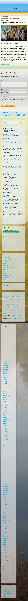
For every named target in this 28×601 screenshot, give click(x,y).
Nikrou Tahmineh (7, 202)
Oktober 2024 (6, 373)
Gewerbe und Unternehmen (9, 265)
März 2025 (5, 363)
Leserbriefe (5, 269)
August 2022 (5, 425)
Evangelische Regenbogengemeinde (11, 158)
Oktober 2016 (6, 566)
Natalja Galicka (6, 176)
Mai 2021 (5, 456)
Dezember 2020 (6, 466)
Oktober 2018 (6, 518)
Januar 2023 (5, 415)
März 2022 (5, 435)
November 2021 (6, 443)
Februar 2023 (5, 413)
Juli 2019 (4, 500)
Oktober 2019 (6, 494)
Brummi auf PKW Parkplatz (12, 309)
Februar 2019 (5, 510)
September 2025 (6, 351)
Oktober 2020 (6, 470)
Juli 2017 (4, 548)
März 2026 (5, 339)
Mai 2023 (5, 407)
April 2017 (5, 554)
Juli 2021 (4, 451)
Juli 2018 (4, 524)
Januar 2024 (5, 391)
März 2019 (5, 508)
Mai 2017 (5, 552)
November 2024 (6, 371)
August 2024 (5, 377)
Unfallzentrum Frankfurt (8, 135)
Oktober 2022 (6, 421)
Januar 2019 (5, 512)
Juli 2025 (4, 355)
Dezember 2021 (6, 441)
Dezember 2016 (6, 562)
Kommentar (4, 81)
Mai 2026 (5, 335)
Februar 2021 (5, 462)
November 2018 (6, 516)
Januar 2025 (5, 367)
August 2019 (5, 498)
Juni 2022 (5, 429)
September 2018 (6, 520)
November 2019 (6, 492)
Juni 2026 (5, 333)
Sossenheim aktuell (6, 64)
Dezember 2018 (6, 514)
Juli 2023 (4, 403)
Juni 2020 (5, 478)
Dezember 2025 (6, 345)
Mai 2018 (5, 528)
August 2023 (5, 401)
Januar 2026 (5, 343)
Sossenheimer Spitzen (8, 277)
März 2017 (5, 556)
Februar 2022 (5, 437)
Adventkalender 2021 (7, 257)
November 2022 (6, 419)
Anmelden (5, 589)
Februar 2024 (5, 389)
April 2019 (5, 506)
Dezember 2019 (6, 490)
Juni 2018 (5, 526)
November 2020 (6, 468)
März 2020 (5, 484)
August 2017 (5, 546)
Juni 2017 (5, 550)
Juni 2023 (5, 405)
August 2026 (5, 328)
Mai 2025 (5, 359)
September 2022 (6, 423)
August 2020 (5, 474)
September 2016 (6, 568)
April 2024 (5, 385)
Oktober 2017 (6, 542)
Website (3, 97)
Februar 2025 (5, 365)
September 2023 (6, 399)
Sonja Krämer (6, 208)
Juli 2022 (4, 427)
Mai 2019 (5, 504)
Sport (4, 279)
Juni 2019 (5, 502)
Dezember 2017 (6, 538)
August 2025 (5, 353)
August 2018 (5, 522)
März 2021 (5, 460)
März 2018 (5, 532)
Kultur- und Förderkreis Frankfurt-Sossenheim (13, 159)
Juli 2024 (4, 379)
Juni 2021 (5, 454)
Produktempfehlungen (8, 271)
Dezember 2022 (6, 417)
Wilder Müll (21, 115)
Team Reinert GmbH (7, 142)
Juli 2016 (4, 572)
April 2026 (5, 337)
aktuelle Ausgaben (7, 259)
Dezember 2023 (6, 393)
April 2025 (5, 361)
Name (3, 89)
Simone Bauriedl (6, 198)
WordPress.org (6, 595)
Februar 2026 (5, 341)
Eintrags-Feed (6, 591)
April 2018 (5, 530)
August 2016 (5, 570)
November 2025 (6, 347)
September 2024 (6, 375)
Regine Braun (6, 207)
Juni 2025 (5, 357)
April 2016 (5, 579)
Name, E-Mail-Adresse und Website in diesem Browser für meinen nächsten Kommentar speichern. (13, 100)
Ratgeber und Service (7, 273)
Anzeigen (5, 261)
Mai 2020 (5, 480)
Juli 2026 (4, 330)
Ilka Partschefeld (6, 200)
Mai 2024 (5, 383)
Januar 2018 (5, 536)
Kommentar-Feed (6, 593)
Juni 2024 (5, 381)
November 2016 (6, 564)
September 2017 (6, 544)
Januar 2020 (5, 488)
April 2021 (5, 458)
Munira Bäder (6, 196)
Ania (4, 296)
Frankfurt (5, 263)
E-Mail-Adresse (5, 93)
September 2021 (6, 447)
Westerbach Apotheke (8, 133)
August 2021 (5, 449)
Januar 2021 (5, 464)
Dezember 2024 (6, 369)
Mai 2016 (5, 577)
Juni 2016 (5, 575)
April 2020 (5, 482)
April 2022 (5, 433)
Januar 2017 (5, 560)
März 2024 (5, 387)
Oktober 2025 (6, 349)
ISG (3, 160)
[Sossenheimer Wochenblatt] (14, 4)
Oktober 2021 (6, 445)
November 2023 (6, 395)
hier (9, 148)
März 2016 (5, 581)
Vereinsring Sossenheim (8, 162)
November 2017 (6, 540)
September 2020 (6, 472)
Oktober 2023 (6, 397)
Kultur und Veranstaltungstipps (10, 267)
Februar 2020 (5, 486)
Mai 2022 (5, 431)
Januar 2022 (5, 439)
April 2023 (5, 409)
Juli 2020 (4, 476)
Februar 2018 (5, 534)
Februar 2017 (5, 558)
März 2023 (5, 411)
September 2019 (6, 496)
